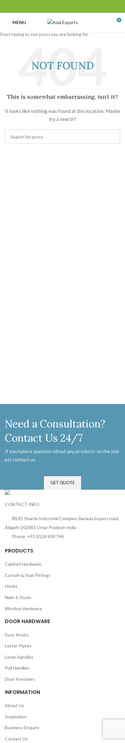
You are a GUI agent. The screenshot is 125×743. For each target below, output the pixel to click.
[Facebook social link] (43, 6)
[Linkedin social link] (74, 6)
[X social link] (51, 6)
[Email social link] (59, 6)
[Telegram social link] (82, 6)
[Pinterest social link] (66, 6)
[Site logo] (62, 22)
